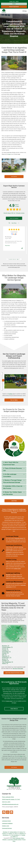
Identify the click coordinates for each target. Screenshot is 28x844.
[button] (3, 380)
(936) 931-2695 (14, 1)
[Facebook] (3, 812)
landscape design (19, 538)
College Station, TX (7, 647)
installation (8, 552)
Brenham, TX (5, 646)
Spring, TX (5, 659)
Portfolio (10, 394)
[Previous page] (7, 259)
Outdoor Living (5, 826)
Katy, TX (4, 654)
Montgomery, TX (6, 657)
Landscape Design (6, 821)
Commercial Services (7, 828)
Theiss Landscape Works (8, 797)
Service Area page (18, 668)
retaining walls (9, 549)
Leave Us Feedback (14, 218)
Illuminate (8, 574)
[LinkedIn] (11, 812)
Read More (7, 245)
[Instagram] (7, 812)
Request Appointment (14, 6)
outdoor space (17, 568)
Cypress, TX (5, 650)
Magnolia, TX (5, 656)
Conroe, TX (5, 649)
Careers (14, 4)
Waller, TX (5, 663)
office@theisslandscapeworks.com (10, 804)
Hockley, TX (5, 653)
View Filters (14, 223)
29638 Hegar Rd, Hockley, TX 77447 (11, 799)
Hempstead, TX (6, 651)
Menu (25, 11)
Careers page (9, 701)
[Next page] (21, 259)
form (9, 154)
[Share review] (22, 248)
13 (17, 259)
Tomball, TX (5, 660)
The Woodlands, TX (7, 662)
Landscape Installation (7, 823)
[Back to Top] (26, 842)
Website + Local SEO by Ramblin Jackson (11, 839)
